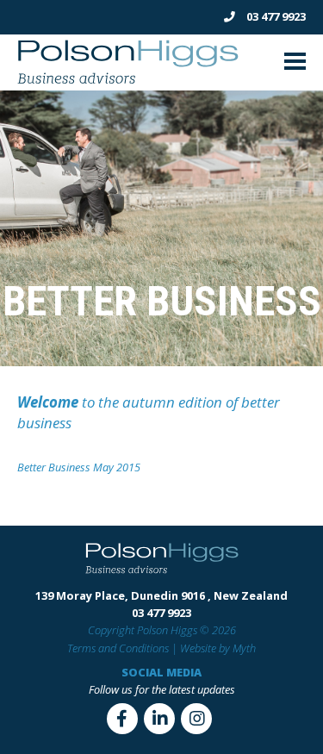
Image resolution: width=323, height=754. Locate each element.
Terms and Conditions (118, 648)
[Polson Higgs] (128, 81)
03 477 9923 (275, 16)
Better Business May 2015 (78, 467)
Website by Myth (218, 648)
